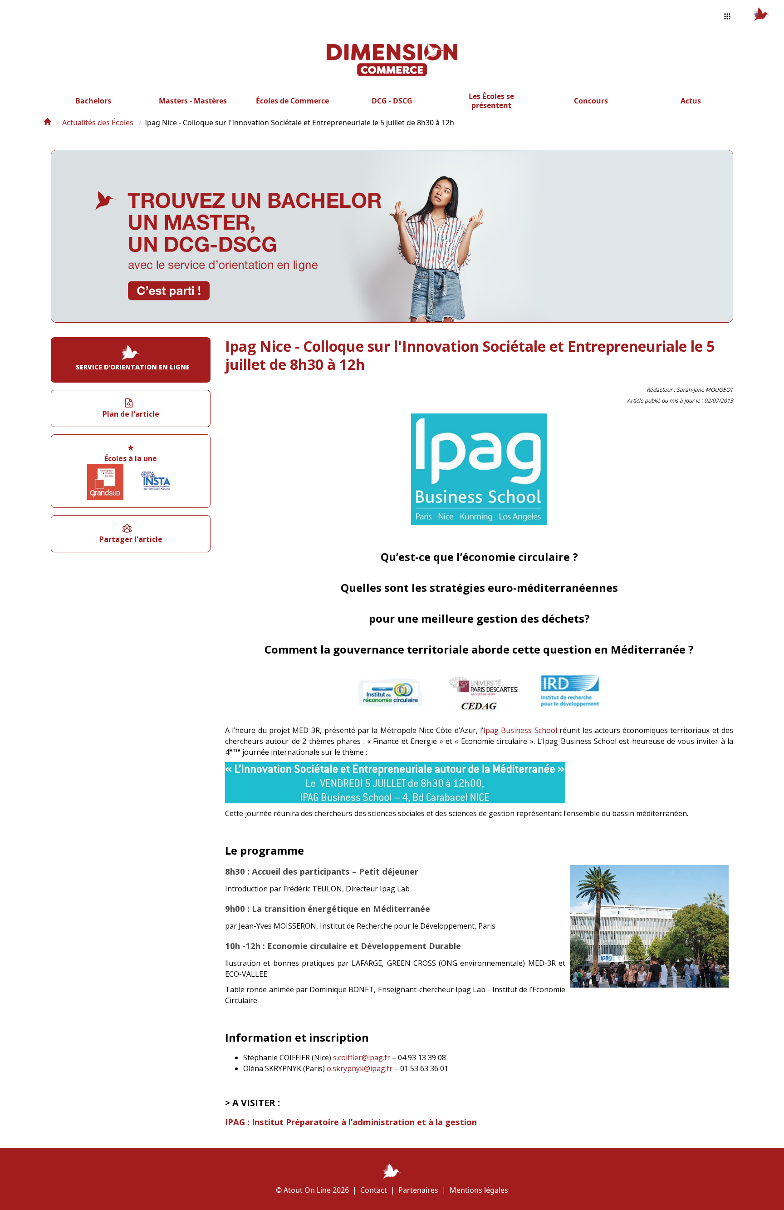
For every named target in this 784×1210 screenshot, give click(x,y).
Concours (591, 100)
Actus (691, 100)
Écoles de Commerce (292, 100)
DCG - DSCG (392, 100)
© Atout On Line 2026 (312, 1190)
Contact (373, 1190)
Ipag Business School (520, 730)
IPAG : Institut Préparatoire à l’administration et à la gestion (351, 1121)
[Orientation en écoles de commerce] (47, 123)
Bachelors (93, 100)
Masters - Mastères (193, 100)
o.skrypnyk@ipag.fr (359, 1068)
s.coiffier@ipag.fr (361, 1057)
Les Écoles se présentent (491, 101)
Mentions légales (479, 1190)
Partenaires (418, 1190)
